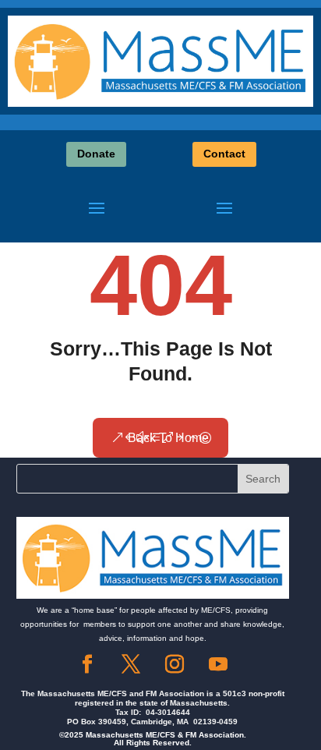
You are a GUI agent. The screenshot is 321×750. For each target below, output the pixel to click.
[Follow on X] (131, 664)
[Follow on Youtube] (218, 664)
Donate (96, 153)
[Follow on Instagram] (174, 664)
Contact (224, 153)
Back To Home (168, 437)
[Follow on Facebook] (87, 664)
